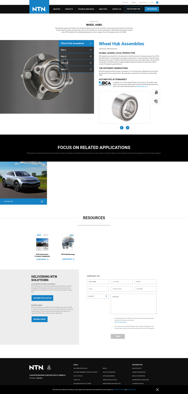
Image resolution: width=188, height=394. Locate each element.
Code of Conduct (78, 376)
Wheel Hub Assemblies (72, 43)
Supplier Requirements (109, 376)
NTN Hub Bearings (68, 254)
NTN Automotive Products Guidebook (42, 255)
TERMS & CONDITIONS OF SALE (110, 379)
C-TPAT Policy (76, 379)
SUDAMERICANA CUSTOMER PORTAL (140, 379)
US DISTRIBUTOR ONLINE (138, 383)
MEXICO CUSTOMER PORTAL (138, 376)
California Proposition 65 (80, 368)
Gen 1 (63, 49)
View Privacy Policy (120, 322)
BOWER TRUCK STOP (136, 368)
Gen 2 (63, 56)
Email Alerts (143, 2)
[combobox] (98, 296)
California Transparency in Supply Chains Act (85, 372)
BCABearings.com (142, 86)
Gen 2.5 (64, 62)
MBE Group (39, 378)
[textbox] (98, 296)
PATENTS (105, 368)
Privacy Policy (131, 389)
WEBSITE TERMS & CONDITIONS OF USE (112, 383)
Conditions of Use (119, 389)
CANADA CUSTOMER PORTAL (139, 372)
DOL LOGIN (125, 2)
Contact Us (116, 9)
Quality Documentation (109, 372)
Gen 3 (63, 69)
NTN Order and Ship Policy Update (82, 383)
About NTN (103, 9)
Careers (134, 2)
